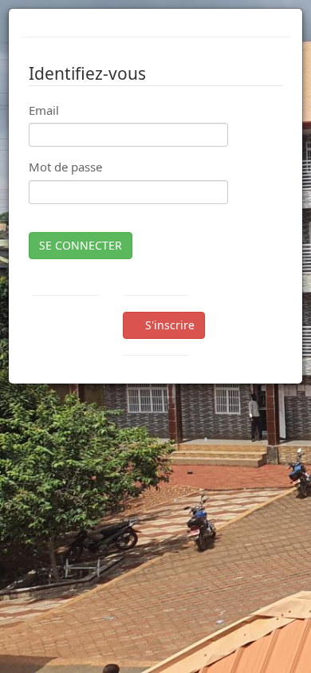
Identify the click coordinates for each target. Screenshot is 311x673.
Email (44, 110)
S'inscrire (168, 325)
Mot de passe (65, 167)
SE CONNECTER (80, 245)
